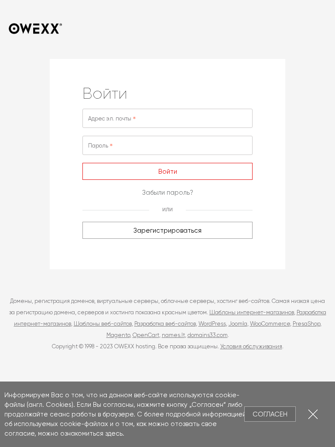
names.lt (173, 335)
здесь (114, 433)
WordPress (212, 323)
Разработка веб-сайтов (165, 323)
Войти (167, 171)
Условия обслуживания (251, 346)
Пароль (98, 145)
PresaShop (306, 323)
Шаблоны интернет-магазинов (251, 312)
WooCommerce (270, 323)
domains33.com (208, 335)
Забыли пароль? (167, 192)
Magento (118, 335)
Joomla (238, 323)
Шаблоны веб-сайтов (103, 323)
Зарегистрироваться (167, 230)
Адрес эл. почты (109, 118)
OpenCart (146, 335)
